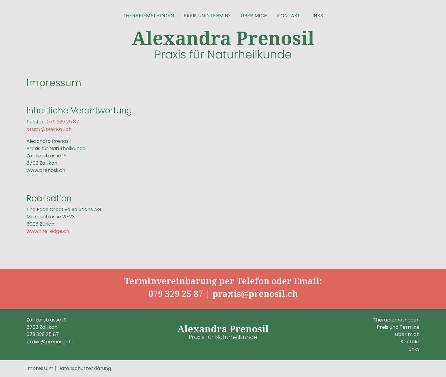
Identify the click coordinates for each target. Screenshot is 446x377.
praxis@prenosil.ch (49, 129)
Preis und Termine (207, 15)
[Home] (223, 44)
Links (316, 15)
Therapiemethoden (148, 15)
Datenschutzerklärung (84, 368)
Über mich (254, 15)
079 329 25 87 (63, 121)
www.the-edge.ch (47, 231)
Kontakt (288, 15)
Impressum (39, 368)
